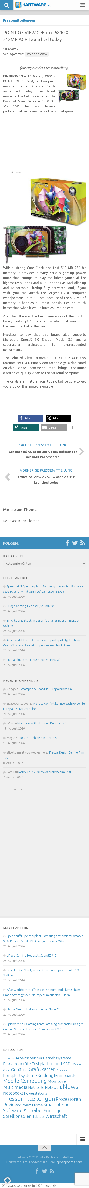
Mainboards (65, 1075)
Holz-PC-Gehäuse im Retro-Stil (39, 738)
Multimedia (15, 1087)
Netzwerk (53, 1087)
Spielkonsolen (17, 1116)
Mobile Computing (25, 1081)
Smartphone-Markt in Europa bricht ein (46, 689)
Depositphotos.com (68, 1162)
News (70, 1086)
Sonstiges (53, 1110)
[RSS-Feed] (83, 543)
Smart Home (31, 1105)
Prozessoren (68, 1099)
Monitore (56, 1081)
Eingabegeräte (17, 1063)
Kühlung (45, 1075)
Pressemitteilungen (19, 20)
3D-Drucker (9, 1058)
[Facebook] (67, 543)
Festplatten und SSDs (52, 1063)
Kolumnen (61, 1070)
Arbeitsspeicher (29, 1058)
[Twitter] (75, 543)
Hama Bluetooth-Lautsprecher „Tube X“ (33, 660)
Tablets (38, 1116)
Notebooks (13, 1092)
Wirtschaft (56, 1116)
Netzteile (36, 1087)
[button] (30, 418)
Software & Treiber (23, 1110)
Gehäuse (19, 1069)
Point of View (37, 54)
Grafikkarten (42, 1069)
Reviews (11, 1104)
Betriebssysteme (57, 1058)
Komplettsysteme (20, 1075)
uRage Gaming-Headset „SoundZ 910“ (32, 606)
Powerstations (35, 1093)
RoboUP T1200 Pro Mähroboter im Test (44, 772)
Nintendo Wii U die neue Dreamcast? (41, 723)
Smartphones (57, 1104)
